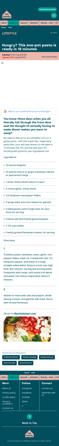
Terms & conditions (7, 403)
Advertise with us (48, 394)
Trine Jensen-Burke (49, 57)
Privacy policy (9, 393)
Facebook (26, 393)
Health (24, 23)
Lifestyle (13, 23)
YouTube (26, 397)
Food (9, 27)
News (4, 23)
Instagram (27, 388)
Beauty (3, 27)
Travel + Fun (46, 23)
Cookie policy (8, 397)
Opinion (34, 23)
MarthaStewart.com (25, 313)
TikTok (25, 402)
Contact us (7, 408)
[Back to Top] (29, 416)
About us (6, 388)
